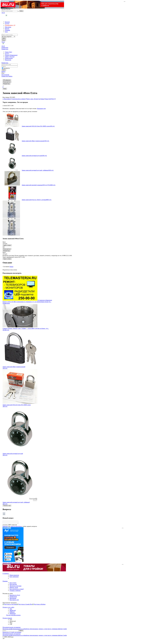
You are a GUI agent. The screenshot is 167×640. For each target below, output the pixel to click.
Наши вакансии (14, 575)
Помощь (5, 581)
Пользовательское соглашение (12, 627)
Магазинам (13, 598)
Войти (3, 71)
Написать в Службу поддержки (12, 632)
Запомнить (6, 68)
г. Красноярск (7, 99)
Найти (3, 38)
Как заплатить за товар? (17, 589)
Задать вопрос (7, 245)
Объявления (13, 596)
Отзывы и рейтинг (15, 590)
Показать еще (7, 505)
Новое (11, 266)
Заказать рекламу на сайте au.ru (12, 562)
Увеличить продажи (15, 586)
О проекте (6, 573)
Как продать (13, 584)
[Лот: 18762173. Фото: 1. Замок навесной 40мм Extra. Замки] (11, 217)
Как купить (13, 582)
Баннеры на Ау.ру (15, 595)
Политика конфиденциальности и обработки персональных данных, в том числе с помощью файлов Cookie (35, 629)
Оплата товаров (7, 618)
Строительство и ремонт (18, 99)
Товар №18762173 (50, 99)
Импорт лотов (14, 587)
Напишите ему (41, 108)
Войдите (5, 526)
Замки (42, 99)
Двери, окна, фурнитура (33, 99)
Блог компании (14, 576)
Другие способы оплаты (13, 615)
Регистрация (5, 74)
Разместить (5, 47)
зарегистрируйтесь (16, 526)
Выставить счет (14, 600)
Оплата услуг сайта (8, 607)
